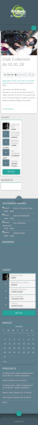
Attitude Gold (19, 233)
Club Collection (9, 109)
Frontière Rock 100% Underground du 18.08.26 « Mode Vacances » (17, 386)
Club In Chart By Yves (22, 208)
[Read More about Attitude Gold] (7, 232)
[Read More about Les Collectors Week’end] (7, 222)
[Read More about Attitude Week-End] (7, 215)
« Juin (4, 361)
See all (11, 172)
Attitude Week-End (21, 216)
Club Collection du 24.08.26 (14, 381)
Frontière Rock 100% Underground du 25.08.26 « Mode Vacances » (17, 374)
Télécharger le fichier (9, 81)
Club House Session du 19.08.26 (16, 397)
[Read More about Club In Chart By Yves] (7, 208)
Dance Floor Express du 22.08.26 (17, 393)
